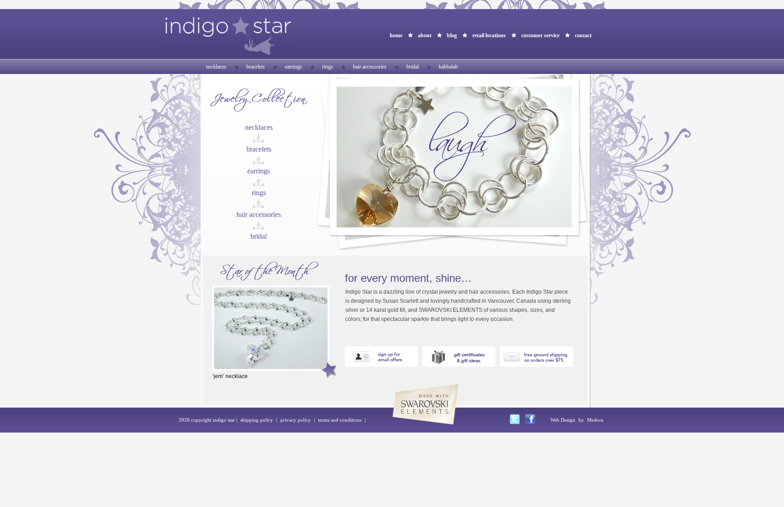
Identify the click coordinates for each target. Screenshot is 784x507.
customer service (540, 35)
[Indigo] (228, 53)
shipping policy (256, 420)
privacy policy (295, 420)
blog (452, 35)
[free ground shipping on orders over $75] (536, 364)
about (424, 35)
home (396, 35)
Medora (595, 420)
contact (583, 35)
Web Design (562, 420)
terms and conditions (340, 420)
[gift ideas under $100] (458, 364)
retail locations (489, 35)
